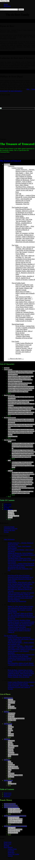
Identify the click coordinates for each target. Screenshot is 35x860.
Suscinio (10, 730)
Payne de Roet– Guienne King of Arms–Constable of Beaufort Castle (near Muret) (25, 327)
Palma (10, 782)
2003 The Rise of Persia (15, 819)
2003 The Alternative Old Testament (15, 816)
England (6, 712)
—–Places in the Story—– (16, 358)
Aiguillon (11, 751)
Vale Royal (11, 706)
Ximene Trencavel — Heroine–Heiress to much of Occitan (25, 170)
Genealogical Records (10, 528)
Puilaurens (11, 777)
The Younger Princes (13, 436)
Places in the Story (9, 530)
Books (6, 4)
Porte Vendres (12, 784)
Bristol (10, 725)
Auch (9, 761)
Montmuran (11, 703)
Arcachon (11, 736)
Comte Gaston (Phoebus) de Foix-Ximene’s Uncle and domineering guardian (24, 344)
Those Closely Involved (9, 395)
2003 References (13, 833)
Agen (9, 756)
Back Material (8, 509)
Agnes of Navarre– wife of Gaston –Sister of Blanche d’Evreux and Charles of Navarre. (24, 350)
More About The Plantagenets (17, 601)
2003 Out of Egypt (13, 817)
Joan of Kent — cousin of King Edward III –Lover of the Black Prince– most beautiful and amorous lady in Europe (25, 198)
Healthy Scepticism (10, 804)
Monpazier (11, 753)
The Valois (15, 245)
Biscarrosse (11, 741)
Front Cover (7, 504)
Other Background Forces (10, 440)
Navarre (9, 441)
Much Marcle (12, 720)
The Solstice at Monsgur (15, 775)
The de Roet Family (18, 324)
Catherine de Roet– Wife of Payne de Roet (24, 332)
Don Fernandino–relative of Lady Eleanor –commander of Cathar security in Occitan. (25, 319)
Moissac (10, 763)
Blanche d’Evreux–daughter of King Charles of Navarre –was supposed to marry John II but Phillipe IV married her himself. (25, 266)
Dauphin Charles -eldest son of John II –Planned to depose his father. (25, 272)
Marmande (11, 748)
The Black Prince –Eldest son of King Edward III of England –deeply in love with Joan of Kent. (25, 189)
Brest (9, 732)
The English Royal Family (20, 207)
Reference (7, 796)
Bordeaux (11, 734)
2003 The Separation (14, 812)
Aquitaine (7, 739)
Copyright (11, 512)
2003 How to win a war (15, 821)
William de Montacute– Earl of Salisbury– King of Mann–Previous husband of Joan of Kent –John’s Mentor (25, 182)
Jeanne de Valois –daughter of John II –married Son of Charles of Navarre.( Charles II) (25, 277)
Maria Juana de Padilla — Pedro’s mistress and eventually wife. (25, 293)
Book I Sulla (12, 828)
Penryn (10, 729)
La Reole (10, 744)
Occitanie (7, 760)
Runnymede (11, 701)
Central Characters (17, 168)
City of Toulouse (13, 766)
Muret (9, 770)
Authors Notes (12, 511)
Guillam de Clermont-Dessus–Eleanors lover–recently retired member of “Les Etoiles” (25, 313)
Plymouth (11, 727)
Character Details (9, 527)
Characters (11, 166)
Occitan (6, 532)
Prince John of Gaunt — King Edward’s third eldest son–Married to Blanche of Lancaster (25, 228)
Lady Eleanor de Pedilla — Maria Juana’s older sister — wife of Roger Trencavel (24, 298)
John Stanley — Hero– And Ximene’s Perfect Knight (24, 174)
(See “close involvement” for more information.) (17, 90)
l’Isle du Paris (12, 708)
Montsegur (11, 773)
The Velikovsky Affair (11, 805)
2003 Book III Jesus (14, 831)
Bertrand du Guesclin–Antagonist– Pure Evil (22, 203)
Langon (10, 742)
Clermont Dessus (13, 754)
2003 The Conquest (14, 809)
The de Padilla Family (18, 283)
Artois (9, 460)
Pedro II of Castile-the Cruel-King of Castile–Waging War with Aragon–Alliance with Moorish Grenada (24, 287)
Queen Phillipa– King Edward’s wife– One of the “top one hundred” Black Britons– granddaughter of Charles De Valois (24, 221)
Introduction (7, 367)
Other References (9, 539)
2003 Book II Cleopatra (15, 829)
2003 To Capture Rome (15, 823)
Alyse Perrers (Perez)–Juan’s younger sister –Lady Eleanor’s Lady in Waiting (25, 308)
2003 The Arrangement (15, 811)
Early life (18, 193)
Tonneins (10, 749)
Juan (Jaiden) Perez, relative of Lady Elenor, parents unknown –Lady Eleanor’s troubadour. (25, 303)
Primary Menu (5, 1)
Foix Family (15, 341)
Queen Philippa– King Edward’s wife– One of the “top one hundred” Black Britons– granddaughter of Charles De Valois (21, 426)
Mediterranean (8, 780)
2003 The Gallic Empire (11, 807)
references (7, 164)
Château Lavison (13, 746)
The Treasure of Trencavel (10, 161)
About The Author (13, 516)
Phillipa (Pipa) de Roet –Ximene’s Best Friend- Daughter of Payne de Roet (24, 336)
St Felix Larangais (13, 768)
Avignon (10, 699)
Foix (9, 705)
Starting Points (8, 698)
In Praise (6, 507)
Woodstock (11, 715)
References (7, 6)
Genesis (10, 518)
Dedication (11, 514)
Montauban (11, 765)
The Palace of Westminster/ (16, 718)
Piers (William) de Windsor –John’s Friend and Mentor (24, 177)
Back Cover (7, 506)
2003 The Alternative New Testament (15, 826)
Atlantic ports (8, 724)
